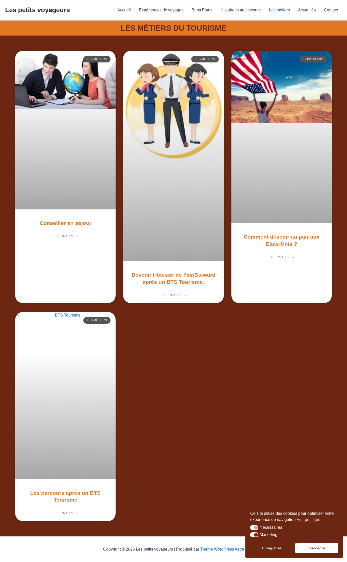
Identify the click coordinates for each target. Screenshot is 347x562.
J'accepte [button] (316, 548)
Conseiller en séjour (65, 223)
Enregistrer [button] (271, 548)
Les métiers (279, 10)
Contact (331, 10)
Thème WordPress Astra (222, 549)
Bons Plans (202, 10)
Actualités (307, 10)
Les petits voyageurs (37, 10)
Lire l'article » (65, 236)
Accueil (124, 10)
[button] (254, 527)
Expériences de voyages (161, 10)
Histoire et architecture (240, 10)
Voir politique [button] (308, 519)
